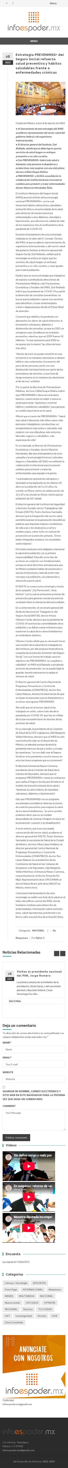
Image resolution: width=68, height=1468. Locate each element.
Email (7, 1057)
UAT (7, 1315)
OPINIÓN (49, 1302)
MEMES (9, 1295)
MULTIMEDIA (26, 1295)
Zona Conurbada (14, 1322)
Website (8, 1072)
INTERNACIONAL (33, 1289)
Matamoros (55, 1289)
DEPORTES (39, 1282)
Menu (53, 3)
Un (14, 1461)
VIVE (55, 1315)
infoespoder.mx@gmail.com (19, 1450)
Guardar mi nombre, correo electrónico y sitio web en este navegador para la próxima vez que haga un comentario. (34, 1095)
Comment (9, 1106)
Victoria (41, 1315)
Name (7, 1042)
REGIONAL (11, 1309)
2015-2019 (49, 1461)
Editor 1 (40, 938)
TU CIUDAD (45, 1309)
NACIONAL (38, 930)
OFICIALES (32, 1302)
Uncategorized (24, 1315)
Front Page (11, 1289)
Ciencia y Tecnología (16, 1282)
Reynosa (28, 1309)
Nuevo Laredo (12, 1302)
